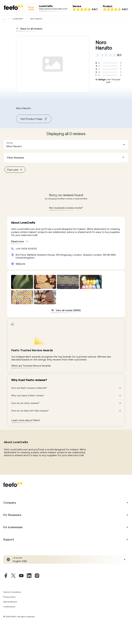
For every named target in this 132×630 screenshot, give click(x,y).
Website (20, 263)
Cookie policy (9, 606)
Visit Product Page (31, 118)
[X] (13, 576)
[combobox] (66, 144)
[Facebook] (5, 576)
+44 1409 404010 (26, 248)
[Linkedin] (29, 576)
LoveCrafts (18, 19)
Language (17, 558)
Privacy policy (9, 597)
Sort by (9, 143)
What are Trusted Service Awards (31, 365)
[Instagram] (37, 576)
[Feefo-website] (13, 7)
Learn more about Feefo (26, 420)
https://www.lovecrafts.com (53, 8)
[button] (66, 144)
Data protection (10, 602)
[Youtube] (21, 576)
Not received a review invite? (66, 207)
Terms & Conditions (12, 592)
